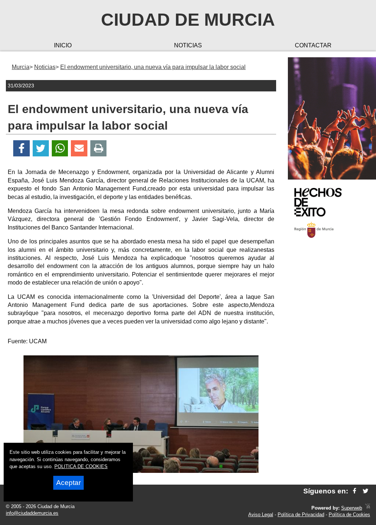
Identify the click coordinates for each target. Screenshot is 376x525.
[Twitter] (41, 148)
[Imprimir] (98, 148)
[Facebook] (21, 148)
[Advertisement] (329, 361)
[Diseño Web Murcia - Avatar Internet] (367, 508)
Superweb (351, 508)
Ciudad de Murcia (188, 19)
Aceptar (68, 482)
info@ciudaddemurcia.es (32, 513)
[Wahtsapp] (60, 148)
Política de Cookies (349, 514)
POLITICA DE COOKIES (81, 466)
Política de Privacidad (301, 514)
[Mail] (79, 148)
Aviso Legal (260, 514)
